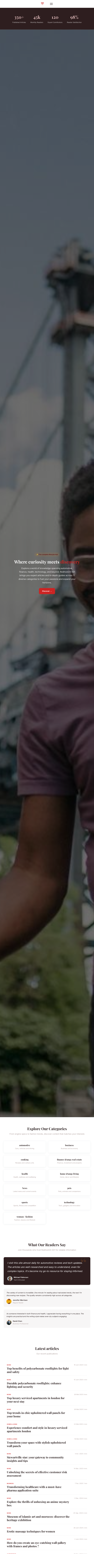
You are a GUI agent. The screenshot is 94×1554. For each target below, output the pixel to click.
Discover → (47, 591)
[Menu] (51, 4)
